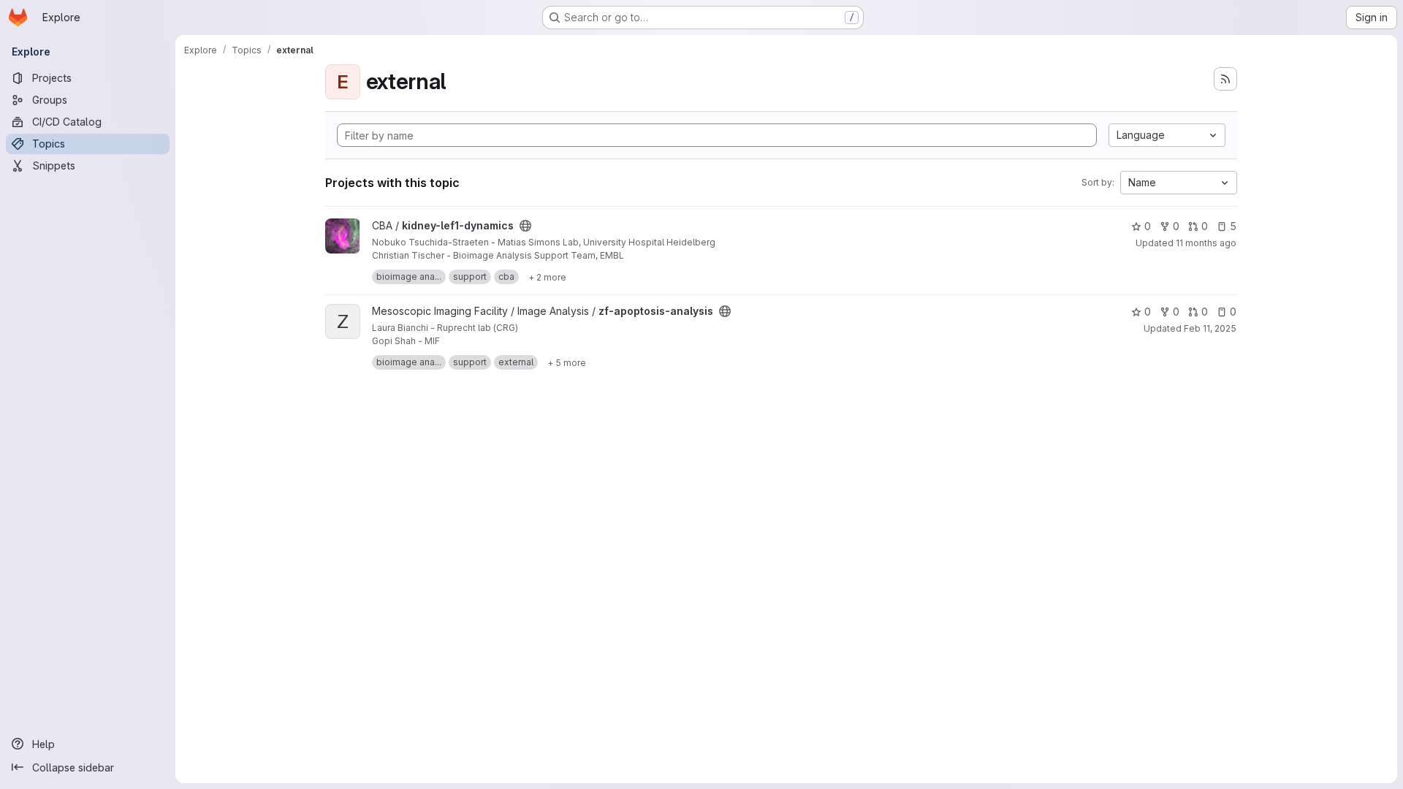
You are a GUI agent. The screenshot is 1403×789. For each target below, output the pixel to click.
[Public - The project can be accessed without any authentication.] (525, 226)
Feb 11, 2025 (1210, 328)
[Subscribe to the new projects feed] (1225, 79)
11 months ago (1206, 242)
